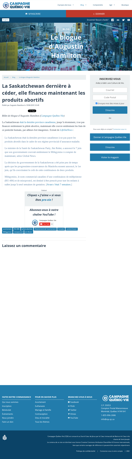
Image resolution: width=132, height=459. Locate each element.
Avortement (40, 402)
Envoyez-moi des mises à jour (110, 103)
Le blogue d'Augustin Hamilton (29, 77)
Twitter (73, 410)
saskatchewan (72, 229)
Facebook (74, 402)
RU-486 (16, 229)
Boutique (125, 5)
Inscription (6, 406)
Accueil (6, 77)
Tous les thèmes (42, 421)
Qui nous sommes (10, 402)
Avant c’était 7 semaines (59, 184)
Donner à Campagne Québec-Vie (110, 137)
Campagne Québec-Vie (52, 115)
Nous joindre (8, 417)
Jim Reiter (28, 232)
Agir (110, 5)
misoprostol (18, 232)
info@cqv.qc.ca (107, 419)
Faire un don (7, 421)
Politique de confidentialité (85, 451)
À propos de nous (64, 5)
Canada (61, 229)
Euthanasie (40, 406)
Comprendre (98, 5)
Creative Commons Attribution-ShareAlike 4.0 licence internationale (105, 442)
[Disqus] (44, 281)
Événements (7, 414)
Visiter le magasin (110, 157)
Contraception (41, 414)
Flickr (72, 406)
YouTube (74, 417)
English (5, 20)
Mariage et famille (43, 410)
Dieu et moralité (42, 417)
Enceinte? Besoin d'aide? (97, 19)
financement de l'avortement (45, 229)
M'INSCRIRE (34, 13)
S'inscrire (110, 147)
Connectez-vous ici (119, 129)
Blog (82, 5)
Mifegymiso (7, 232)
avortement (7, 229)
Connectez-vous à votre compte (111, 451)
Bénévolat (6, 410)
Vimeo (73, 414)
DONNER (100, 13)
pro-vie (46, 200)
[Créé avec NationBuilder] (4, 437)
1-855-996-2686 (108, 415)
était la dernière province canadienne (37, 122)
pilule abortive (27, 229)
